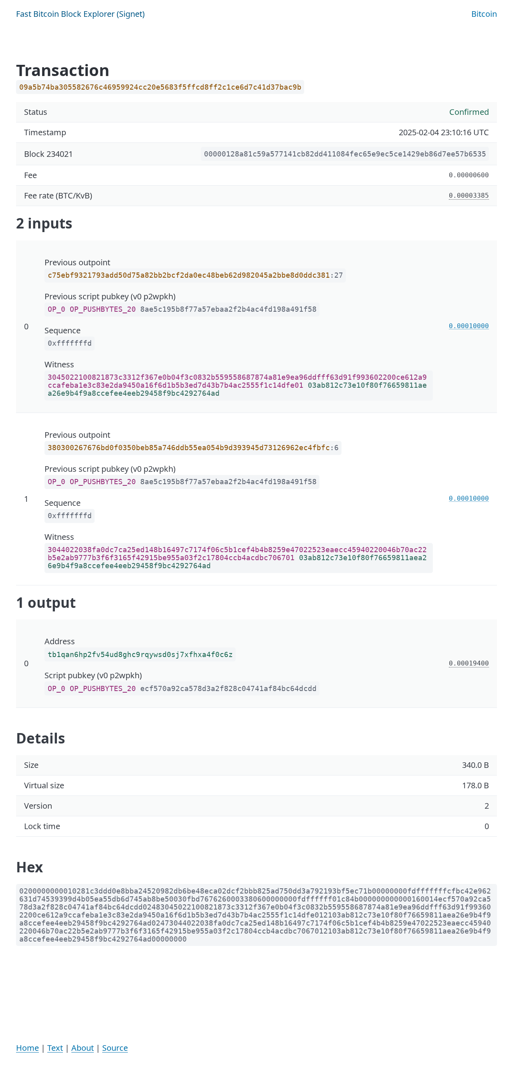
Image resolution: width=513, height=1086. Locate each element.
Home (27, 1047)
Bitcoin (484, 13)
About (82, 1047)
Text (55, 1047)
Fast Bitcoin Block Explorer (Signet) (80, 13)
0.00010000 (469, 326)
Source (115, 1047)
